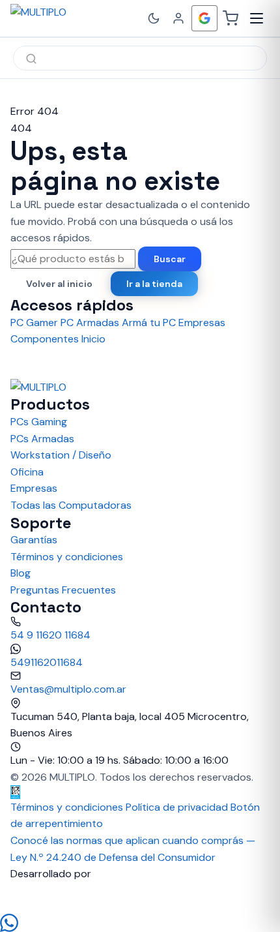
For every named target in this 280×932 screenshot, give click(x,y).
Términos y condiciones (66, 557)
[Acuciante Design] (140, 898)
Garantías (33, 540)
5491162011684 (46, 662)
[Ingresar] (178, 18)
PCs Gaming (38, 421)
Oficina (27, 472)
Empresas (33, 488)
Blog (20, 573)
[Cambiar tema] (153, 18)
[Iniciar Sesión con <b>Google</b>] (204, 18)
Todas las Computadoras (71, 505)
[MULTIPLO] (67, 18)
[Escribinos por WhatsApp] (140, 923)
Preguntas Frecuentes (63, 590)
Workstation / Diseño (60, 455)
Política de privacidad (177, 807)
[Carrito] (230, 18)
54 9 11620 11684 (50, 635)
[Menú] (257, 18)
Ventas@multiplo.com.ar (68, 689)
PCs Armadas (42, 438)
